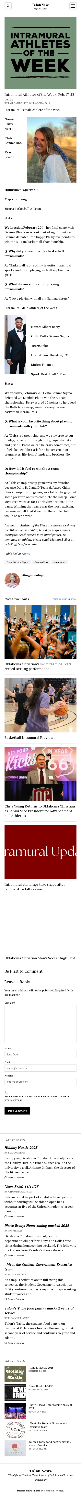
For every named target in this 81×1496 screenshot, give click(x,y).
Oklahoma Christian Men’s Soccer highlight (40, 958)
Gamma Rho (41, 562)
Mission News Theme (28, 1490)
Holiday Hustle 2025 (21, 1147)
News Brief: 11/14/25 (22, 1186)
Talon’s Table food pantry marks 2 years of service (39, 1310)
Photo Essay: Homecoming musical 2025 (37, 1225)
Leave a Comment (16, 1177)
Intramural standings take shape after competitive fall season (35, 886)
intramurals (59, 562)
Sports (26, 553)
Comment (10, 1002)
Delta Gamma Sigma (18, 562)
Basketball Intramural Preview (29, 737)
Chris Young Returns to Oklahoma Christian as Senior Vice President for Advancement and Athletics (40, 811)
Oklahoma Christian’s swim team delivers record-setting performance (38, 666)
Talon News (40, 5)
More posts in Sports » (64, 598)
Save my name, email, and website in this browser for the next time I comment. (38, 1098)
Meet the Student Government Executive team (38, 1266)
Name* (8, 1048)
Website (9, 1075)
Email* (8, 1062)
